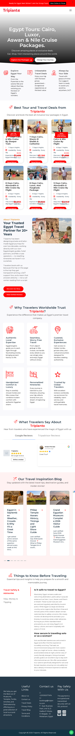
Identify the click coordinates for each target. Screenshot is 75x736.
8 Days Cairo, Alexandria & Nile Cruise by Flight (12, 186)
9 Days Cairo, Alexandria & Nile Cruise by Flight (61, 186)
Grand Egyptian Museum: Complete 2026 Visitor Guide (58, 518)
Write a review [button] (18, 459)
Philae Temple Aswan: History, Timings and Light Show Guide (34, 521)
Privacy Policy (26, 706)
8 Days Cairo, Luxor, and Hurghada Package (36, 186)
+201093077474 (45, 695)
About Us (25, 696)
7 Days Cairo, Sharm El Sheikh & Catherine (36, 140)
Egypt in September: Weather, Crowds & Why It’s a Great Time (12, 521)
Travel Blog (25, 710)
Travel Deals (26, 703)
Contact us (25, 699)
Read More (11, 162)
